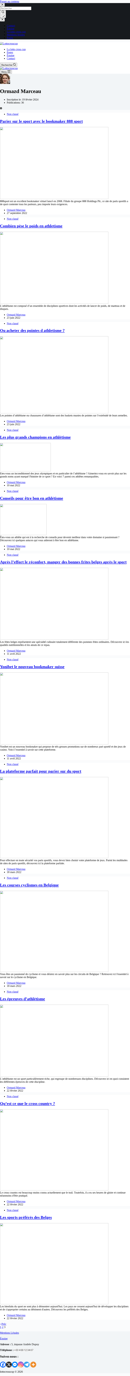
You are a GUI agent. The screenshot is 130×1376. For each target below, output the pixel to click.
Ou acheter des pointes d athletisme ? (32, 330)
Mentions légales (16, 34)
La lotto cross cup (16, 31)
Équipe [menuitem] (10, 55)
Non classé (12, 114)
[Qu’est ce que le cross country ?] (54, 1189)
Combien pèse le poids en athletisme (31, 226)
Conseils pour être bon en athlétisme (31, 498)
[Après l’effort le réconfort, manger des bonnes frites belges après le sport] (54, 638)
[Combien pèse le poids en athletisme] (54, 302)
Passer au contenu (9, 1)
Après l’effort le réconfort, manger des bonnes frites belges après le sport (63, 562)
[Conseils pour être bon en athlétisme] (23, 534)
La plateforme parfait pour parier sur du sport (40, 771)
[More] (33, 1365)
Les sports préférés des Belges (26, 1217)
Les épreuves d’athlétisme (22, 999)
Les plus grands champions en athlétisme (35, 437)
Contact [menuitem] (11, 58)
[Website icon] (1, 108)
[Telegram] (27, 1365)
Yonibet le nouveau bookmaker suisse (32, 666)
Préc (4, 1324)
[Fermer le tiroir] (2, 19)
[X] (9, 1365)
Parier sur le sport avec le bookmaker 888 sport (41, 121)
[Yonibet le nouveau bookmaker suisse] (54, 743)
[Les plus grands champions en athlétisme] (25, 470)
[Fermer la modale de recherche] (2, 5)
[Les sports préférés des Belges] (54, 1303)
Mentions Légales (9, 1332)
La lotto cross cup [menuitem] (16, 49)
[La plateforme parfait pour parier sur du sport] (54, 857)
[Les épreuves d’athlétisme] (54, 1075)
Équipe (10, 28)
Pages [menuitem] (10, 52)
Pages (10, 37)
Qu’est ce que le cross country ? (27, 1103)
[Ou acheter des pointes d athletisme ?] (54, 412)
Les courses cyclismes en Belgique (29, 885)
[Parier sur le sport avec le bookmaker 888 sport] (54, 198)
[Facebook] (3, 1365)
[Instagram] (21, 1365)
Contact (11, 25)
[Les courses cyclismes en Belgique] (54, 971)
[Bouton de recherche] (3, 14)
